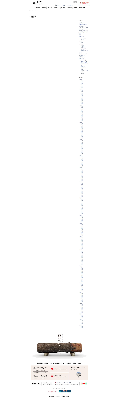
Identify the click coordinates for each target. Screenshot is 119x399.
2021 (81, 155)
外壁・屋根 (83, 66)
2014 (81, 249)
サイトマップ (58, 382)
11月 (82, 91)
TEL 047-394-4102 (43, 378)
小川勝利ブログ (82, 56)
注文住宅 (44, 7)
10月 (82, 93)
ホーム (30, 10)
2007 (81, 319)
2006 (81, 325)
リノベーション (83, 38)
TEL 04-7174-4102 (43, 375)
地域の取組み (83, 47)
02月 (82, 102)
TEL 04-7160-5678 (43, 376)
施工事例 (63, 7)
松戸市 (82, 39)
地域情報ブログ (82, 55)
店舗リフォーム (84, 61)
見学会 (82, 49)
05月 (82, 98)
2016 (81, 223)
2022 (81, 139)
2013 (81, 265)
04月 (82, 84)
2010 (81, 303)
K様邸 (82, 42)
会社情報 (75, 7)
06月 (82, 83)
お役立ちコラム (82, 22)
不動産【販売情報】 (83, 24)
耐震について (57, 7)
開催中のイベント (84, 50)
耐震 (82, 69)
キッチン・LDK (84, 62)
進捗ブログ (81, 58)
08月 (82, 81)
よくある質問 (82, 7)
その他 (82, 45)
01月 (82, 87)
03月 (82, 86)
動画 (80, 34)
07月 (82, 82)
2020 (81, 167)
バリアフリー (83, 67)
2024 (81, 105)
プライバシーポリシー (68, 382)
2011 (81, 292)
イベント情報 (37, 7)
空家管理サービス (82, 26)
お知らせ (81, 43)
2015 (81, 236)
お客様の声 (69, 7)
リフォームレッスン (83, 53)
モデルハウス (71, 5)
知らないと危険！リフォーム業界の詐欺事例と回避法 (83, 32)
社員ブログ (81, 36)
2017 (81, 215)
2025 (81, 89)
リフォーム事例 (83, 60)
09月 (82, 94)
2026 (81, 79)
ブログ (64, 5)
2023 (81, 122)
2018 (81, 198)
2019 (81, 182)
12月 (82, 90)
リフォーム (49, 7)
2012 (81, 283)
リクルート (58, 5)
